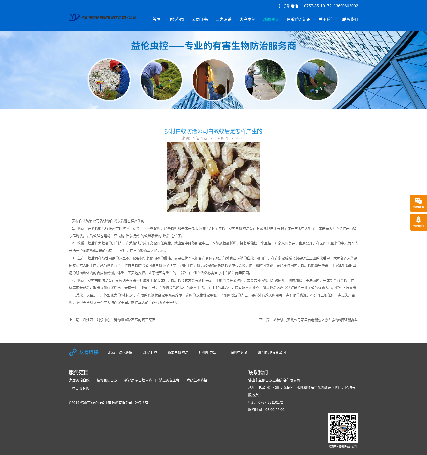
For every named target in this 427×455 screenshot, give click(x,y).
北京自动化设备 (120, 352)
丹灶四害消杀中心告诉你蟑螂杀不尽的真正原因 (119, 320)
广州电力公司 (209, 352)
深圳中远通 (239, 352)
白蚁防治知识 (299, 19)
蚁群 (72, 236)
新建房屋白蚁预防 (138, 380)
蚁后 (113, 288)
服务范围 (176, 19)
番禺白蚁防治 (178, 352)
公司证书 (200, 19)
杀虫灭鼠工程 (169, 380)
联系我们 (350, 19)
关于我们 (326, 19)
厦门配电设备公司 (272, 352)
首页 (156, 19)
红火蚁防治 (80, 389)
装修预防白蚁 (107, 380)
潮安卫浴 (150, 352)
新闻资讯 (271, 19)
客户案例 (247, 19)
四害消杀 (224, 19)
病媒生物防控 (197, 380)
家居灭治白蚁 (79, 380)
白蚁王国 (121, 303)
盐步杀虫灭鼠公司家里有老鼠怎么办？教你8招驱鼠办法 (315, 320)
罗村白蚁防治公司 (86, 221)
